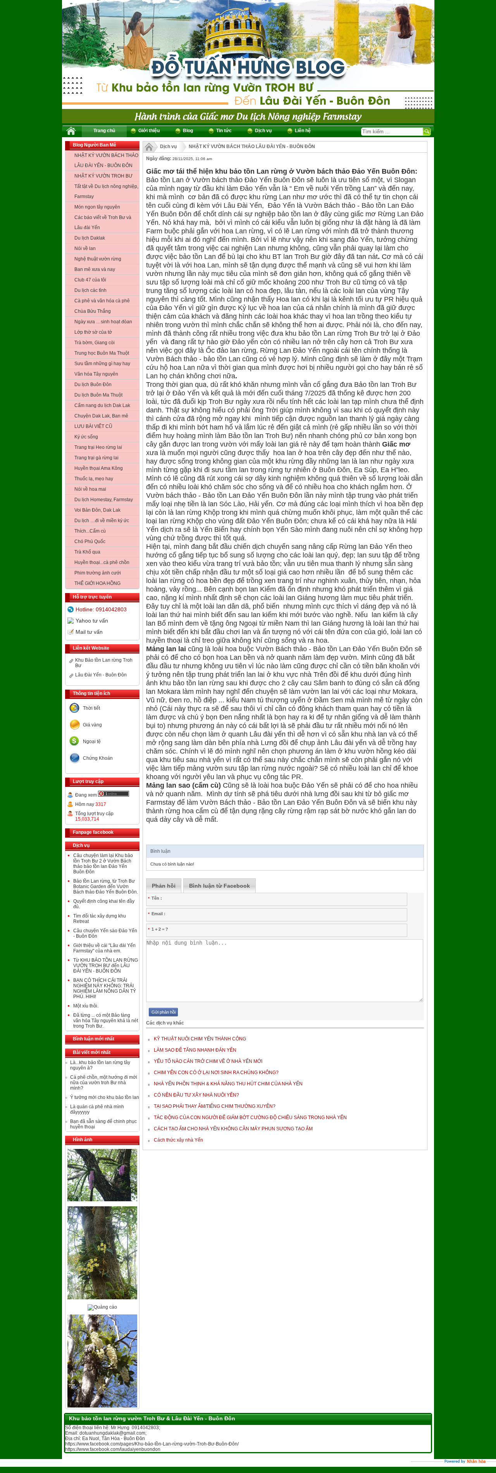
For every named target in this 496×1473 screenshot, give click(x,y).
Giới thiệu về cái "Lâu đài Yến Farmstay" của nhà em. (104, 948)
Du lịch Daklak (89, 238)
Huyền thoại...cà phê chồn (101, 562)
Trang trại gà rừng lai (96, 458)
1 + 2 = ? (158, 929)
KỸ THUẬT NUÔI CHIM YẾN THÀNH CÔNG (200, 1039)
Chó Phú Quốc (89, 541)
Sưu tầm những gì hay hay (102, 363)
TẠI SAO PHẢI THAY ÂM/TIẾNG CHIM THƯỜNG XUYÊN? (215, 1106)
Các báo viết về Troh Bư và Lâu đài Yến (102, 222)
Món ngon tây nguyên (97, 207)
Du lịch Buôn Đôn (93, 384)
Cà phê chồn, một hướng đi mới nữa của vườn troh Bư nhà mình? (103, 1083)
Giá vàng (92, 725)
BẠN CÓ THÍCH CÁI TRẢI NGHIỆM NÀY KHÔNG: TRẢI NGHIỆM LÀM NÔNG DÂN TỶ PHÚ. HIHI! (104, 988)
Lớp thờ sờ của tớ (93, 332)
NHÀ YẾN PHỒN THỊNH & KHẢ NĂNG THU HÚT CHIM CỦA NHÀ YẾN (228, 1084)
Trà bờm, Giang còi (94, 342)
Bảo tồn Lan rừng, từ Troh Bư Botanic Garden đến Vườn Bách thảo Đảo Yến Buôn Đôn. (105, 886)
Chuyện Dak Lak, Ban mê (101, 416)
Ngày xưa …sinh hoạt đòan (103, 321)
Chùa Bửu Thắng (92, 311)
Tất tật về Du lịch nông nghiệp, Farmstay (106, 191)
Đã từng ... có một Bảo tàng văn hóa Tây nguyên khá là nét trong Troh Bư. (105, 1020)
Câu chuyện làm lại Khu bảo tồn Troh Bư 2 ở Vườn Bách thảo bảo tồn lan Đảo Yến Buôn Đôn (103, 863)
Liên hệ (303, 130)
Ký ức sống (86, 437)
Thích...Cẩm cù (90, 531)
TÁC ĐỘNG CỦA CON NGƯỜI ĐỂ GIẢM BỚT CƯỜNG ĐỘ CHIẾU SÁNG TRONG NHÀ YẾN (250, 1117)
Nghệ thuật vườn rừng (97, 259)
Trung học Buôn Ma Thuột (101, 353)
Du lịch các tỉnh (90, 290)
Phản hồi (164, 886)
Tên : (155, 898)
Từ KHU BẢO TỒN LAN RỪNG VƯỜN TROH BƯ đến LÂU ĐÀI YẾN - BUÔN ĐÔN (105, 965)
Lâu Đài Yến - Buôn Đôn (101, 675)
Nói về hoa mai (90, 489)
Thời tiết (91, 708)
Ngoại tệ (92, 741)
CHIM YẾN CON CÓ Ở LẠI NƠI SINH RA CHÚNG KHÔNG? (216, 1072)
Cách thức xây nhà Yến (178, 1140)
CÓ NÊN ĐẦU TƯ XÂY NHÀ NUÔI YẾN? (196, 1095)
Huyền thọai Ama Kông (98, 468)
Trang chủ (104, 130)
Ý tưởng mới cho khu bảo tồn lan (104, 1097)
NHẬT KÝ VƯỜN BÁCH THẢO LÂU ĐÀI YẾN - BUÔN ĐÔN (106, 160)
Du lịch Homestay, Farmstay (103, 499)
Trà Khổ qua (87, 552)
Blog (188, 130)
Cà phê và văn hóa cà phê (102, 301)
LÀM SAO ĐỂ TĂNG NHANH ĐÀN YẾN (195, 1050)
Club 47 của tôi (90, 280)
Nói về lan (85, 248)
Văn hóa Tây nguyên (96, 374)
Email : (156, 913)
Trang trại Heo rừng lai (98, 447)
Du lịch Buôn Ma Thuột (98, 395)
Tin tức (224, 130)
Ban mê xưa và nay (94, 269)
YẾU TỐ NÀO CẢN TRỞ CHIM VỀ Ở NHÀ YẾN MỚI (208, 1061)
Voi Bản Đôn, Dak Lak (97, 510)
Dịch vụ (263, 130)
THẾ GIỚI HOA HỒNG (97, 583)
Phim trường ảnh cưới (97, 573)
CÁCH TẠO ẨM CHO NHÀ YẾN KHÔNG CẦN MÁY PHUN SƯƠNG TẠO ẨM (233, 1128)
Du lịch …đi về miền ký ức (101, 520)
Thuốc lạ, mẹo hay (93, 478)
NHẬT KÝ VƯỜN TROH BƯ (103, 176)
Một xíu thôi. (85, 1006)
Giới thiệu (149, 130)
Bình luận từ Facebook (219, 886)
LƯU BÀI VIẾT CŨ (93, 426)
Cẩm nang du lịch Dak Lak (102, 405)
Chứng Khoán (98, 758)
